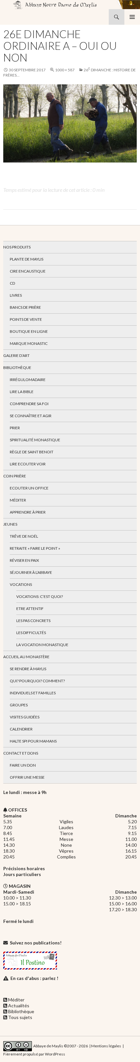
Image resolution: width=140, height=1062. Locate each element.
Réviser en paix (24, 560)
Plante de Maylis (26, 259)
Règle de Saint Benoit (31, 451)
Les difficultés (31, 632)
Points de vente (26, 319)
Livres (16, 295)
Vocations (21, 584)
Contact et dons (20, 753)
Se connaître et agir (30, 415)
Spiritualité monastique (35, 439)
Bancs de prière (25, 307)
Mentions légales (106, 1045)
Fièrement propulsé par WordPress (34, 1054)
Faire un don (23, 765)
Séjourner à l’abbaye (31, 572)
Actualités (18, 1005)
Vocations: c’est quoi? (39, 596)
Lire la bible (22, 391)
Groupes (19, 704)
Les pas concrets (33, 620)
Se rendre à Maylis (28, 668)
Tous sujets (20, 1017)
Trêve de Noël (24, 536)
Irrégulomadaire (28, 379)
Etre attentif (30, 608)
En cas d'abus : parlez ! (34, 978)
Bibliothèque (17, 367)
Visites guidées (24, 717)
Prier (15, 427)
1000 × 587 (65, 69)
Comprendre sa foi (29, 403)
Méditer (18, 500)
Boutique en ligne (29, 331)
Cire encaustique (28, 271)
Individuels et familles (33, 692)
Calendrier (21, 729)
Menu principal (132, 17)
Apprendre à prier (28, 512)
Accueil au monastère (26, 656)
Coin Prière (14, 476)
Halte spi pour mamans (33, 741)
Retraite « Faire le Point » (35, 548)
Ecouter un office (29, 488)
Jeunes (10, 524)
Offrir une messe (27, 777)
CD (12, 283)
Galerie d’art (16, 355)
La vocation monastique (42, 644)
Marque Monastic (29, 343)
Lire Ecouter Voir (28, 463)
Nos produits (17, 247)
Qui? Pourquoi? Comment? (37, 680)
